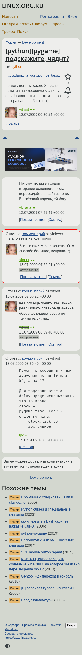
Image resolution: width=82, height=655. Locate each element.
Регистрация (52, 16)
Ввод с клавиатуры (37, 600)
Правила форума (34, 625)
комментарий (33, 234)
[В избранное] (68, 77)
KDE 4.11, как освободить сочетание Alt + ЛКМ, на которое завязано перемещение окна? (44, 564)
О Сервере (12, 625)
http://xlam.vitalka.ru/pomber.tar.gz (32, 75)
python (16, 67)
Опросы (56, 24)
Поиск (22, 31)
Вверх (71, 625)
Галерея (10, 24)
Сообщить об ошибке (19, 633)
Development (33, 42)
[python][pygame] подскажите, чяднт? (37, 54)
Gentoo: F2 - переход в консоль (47, 576)
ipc (21, 435)
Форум (41, 24)
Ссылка (12, 124)
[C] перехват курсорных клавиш (48, 588)
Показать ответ (33, 220)
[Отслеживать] (68, 91)
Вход (72, 16)
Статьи (26, 24)
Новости (10, 16)
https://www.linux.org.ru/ (20, 637)
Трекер (8, 31)
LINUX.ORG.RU (23, 6)
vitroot (24, 109)
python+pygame (34, 533)
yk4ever (25, 207)
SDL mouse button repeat (41, 552)
